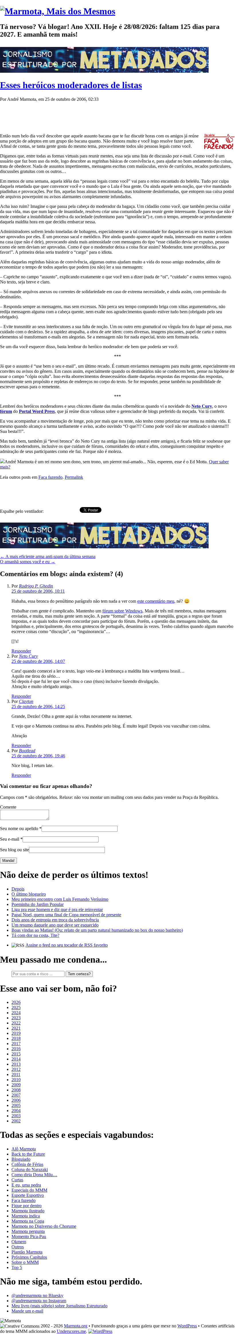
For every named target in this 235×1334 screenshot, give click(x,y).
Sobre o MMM (25, 1262)
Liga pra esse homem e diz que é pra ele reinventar (57, 909)
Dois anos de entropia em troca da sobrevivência (55, 919)
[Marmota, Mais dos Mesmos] (57, 11)
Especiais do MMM (29, 1190)
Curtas (17, 1179)
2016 (16, 1048)
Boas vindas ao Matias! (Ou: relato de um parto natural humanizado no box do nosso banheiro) (97, 930)
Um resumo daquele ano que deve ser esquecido (55, 925)
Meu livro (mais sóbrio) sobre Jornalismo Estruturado (59, 1305)
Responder (21, 651)
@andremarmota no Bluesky (37, 1295)
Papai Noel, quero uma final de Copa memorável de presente (66, 914)
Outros (17, 1246)
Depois (17, 888)
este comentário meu (155, 601)
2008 (16, 1089)
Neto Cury (28, 656)
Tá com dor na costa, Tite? (35, 935)
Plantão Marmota (26, 1252)
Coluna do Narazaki (29, 1169)
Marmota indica (25, 1215)
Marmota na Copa (27, 1221)
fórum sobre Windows (122, 610)
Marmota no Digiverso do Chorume (43, 1226)
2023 (16, 1017)
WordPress (187, 1325)
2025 (16, 1007)
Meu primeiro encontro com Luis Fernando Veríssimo (59, 899)
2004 (16, 1110)
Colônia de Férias (27, 1164)
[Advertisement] (104, 115)
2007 (16, 1095)
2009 (16, 1084)
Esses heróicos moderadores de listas (71, 85)
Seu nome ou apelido (19, 828)
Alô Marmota (23, 1148)
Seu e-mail (9, 839)
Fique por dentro (26, 1205)
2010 (16, 1079)
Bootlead (27, 750)
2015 (16, 1053)
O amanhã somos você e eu (27, 561)
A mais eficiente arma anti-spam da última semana (47, 556)
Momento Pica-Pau (28, 1236)
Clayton (26, 701)
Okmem (18, 1241)
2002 (16, 1120)
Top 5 (16, 1267)
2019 (16, 1033)
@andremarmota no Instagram (38, 1300)
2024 (16, 1012)
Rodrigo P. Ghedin (36, 586)
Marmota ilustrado (27, 1210)
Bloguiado (20, 1159)
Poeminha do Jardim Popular (37, 904)
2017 (16, 1043)
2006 (16, 1100)
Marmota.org (75, 1325)
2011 (15, 1074)
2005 (16, 1105)
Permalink (74, 477)
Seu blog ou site (14, 849)
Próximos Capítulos (29, 1257)
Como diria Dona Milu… (34, 1174)
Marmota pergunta (28, 1231)
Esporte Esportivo (27, 1195)
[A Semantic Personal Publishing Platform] (100, 1331)
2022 (16, 1022)
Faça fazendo (50, 477)
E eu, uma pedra (26, 1185)
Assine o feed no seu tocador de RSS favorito (67, 945)
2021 (16, 1028)
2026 (16, 1002)
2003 (16, 1115)
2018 (16, 1038)
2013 (16, 1064)
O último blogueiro (28, 894)
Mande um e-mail (27, 1311)
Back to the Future (28, 1154)
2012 (16, 1069)
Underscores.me (71, 1331)
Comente (8, 807)
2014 (16, 1059)
